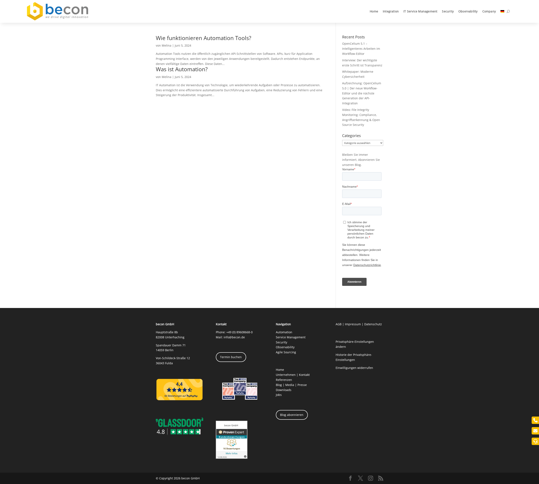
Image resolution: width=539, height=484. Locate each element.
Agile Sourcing (286, 352)
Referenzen (284, 380)
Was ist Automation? (182, 69)
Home (374, 11)
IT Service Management (420, 11)
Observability (468, 11)
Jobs (279, 395)
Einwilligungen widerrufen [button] (354, 368)
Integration (391, 11)
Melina (166, 45)
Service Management (291, 337)
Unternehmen (286, 375)
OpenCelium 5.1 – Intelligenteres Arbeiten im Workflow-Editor (361, 49)
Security (448, 11)
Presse (302, 385)
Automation (284, 332)
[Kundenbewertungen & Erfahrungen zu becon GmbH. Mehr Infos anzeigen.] (231, 458)
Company (489, 11)
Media (289, 385)
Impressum (353, 324)
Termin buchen (231, 357)
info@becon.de (234, 337)
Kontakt (304, 375)
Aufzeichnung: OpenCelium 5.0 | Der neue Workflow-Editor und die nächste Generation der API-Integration (361, 93)
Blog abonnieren (291, 415)
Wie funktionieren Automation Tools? (203, 38)
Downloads (283, 390)
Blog (279, 385)
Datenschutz (373, 324)
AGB (339, 324)
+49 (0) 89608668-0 (239, 332)
